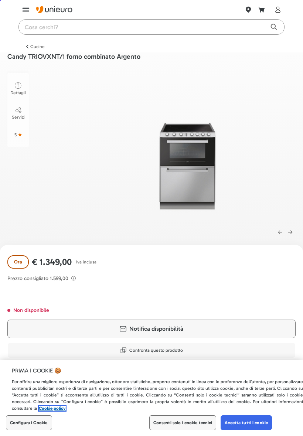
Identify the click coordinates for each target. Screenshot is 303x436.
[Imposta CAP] (248, 9)
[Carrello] (261, 9)
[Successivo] (290, 232)
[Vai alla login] (276, 9)
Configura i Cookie (28, 422)
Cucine (37, 46)
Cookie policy (52, 408)
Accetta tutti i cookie (246, 422)
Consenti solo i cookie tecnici (182, 422)
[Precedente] (280, 232)
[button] (187, 147)
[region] (151, 398)
